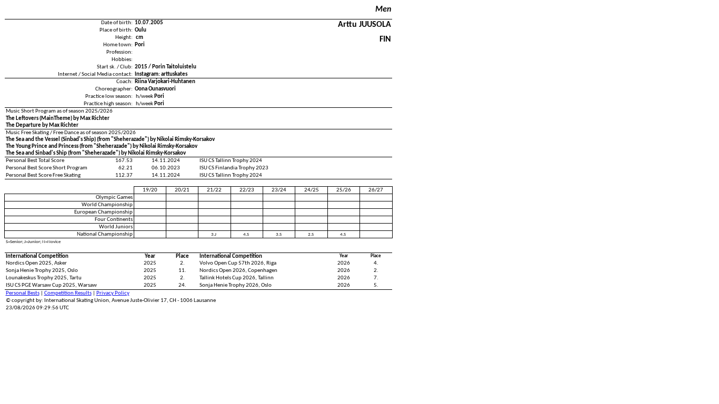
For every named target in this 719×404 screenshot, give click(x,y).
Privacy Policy (112, 293)
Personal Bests (22, 293)
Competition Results (68, 293)
